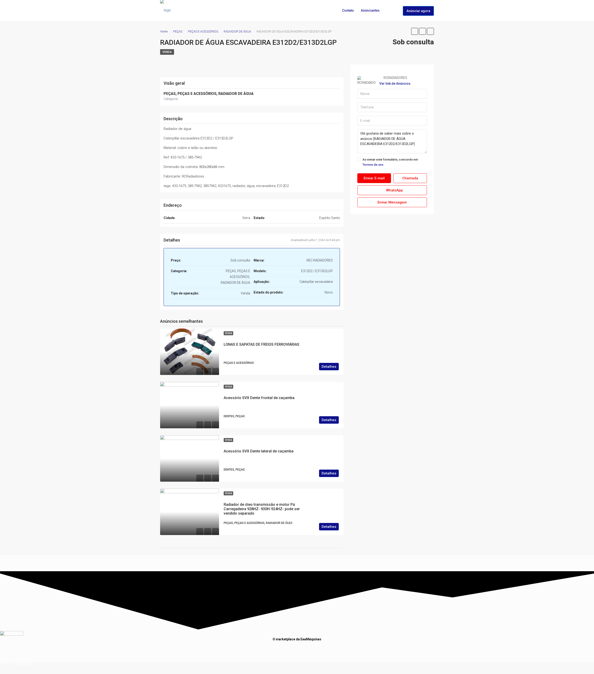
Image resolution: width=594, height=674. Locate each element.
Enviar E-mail (374, 178)
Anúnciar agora (418, 11)
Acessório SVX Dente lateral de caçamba (259, 451)
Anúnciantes (370, 10)
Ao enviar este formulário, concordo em (390, 162)
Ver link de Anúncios (394, 83)
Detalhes (329, 366)
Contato (348, 10)
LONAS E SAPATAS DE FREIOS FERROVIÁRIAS (261, 344)
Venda (167, 52)
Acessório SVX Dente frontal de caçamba (259, 398)
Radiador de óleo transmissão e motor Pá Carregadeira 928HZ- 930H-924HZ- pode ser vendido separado (262, 509)
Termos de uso (372, 164)
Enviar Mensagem (392, 202)
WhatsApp (394, 190)
